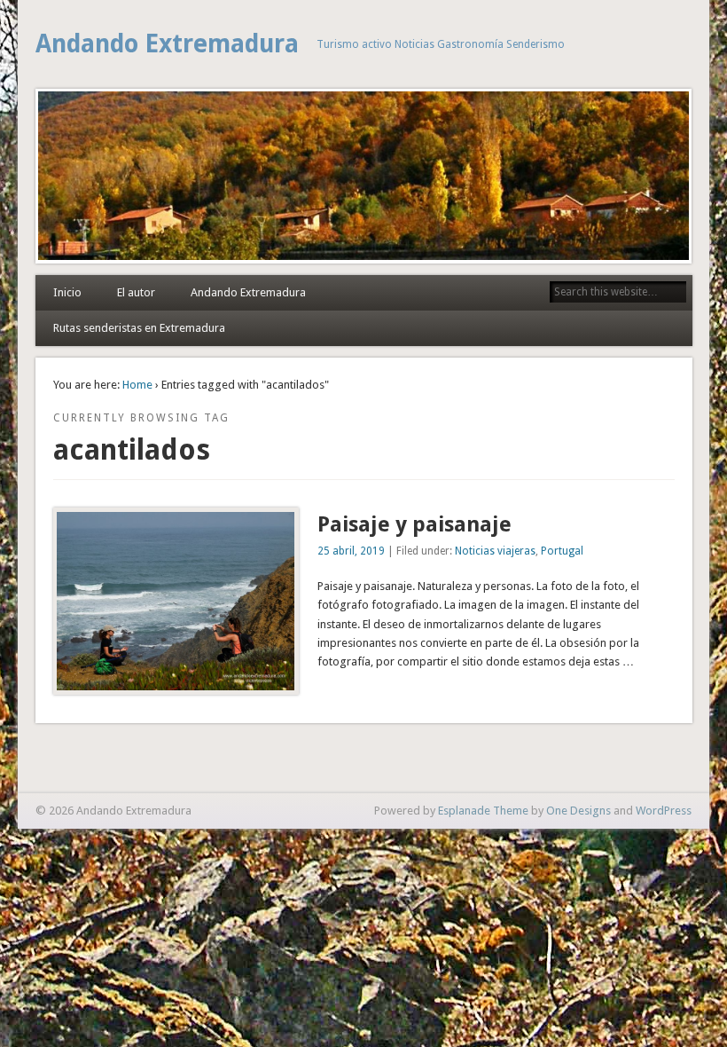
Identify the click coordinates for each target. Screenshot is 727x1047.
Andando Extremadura (167, 44)
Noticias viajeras (495, 551)
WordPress (664, 810)
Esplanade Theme (483, 810)
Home (137, 384)
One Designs (578, 810)
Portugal (562, 551)
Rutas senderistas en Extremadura (139, 328)
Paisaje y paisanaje (414, 524)
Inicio (67, 292)
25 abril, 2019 (351, 551)
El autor (136, 292)
